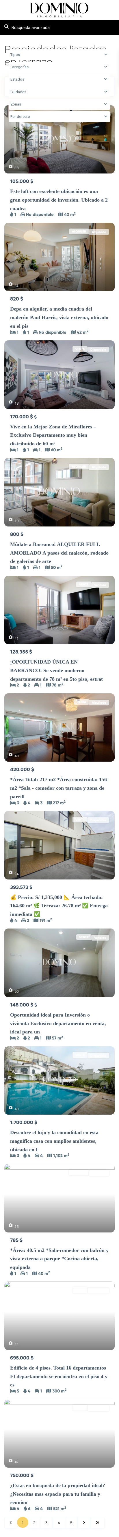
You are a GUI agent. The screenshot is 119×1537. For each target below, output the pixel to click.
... (29, 208)
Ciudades (18, 92)
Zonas (15, 104)
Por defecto (20, 116)
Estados (17, 79)
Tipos (15, 54)
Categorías (19, 67)
